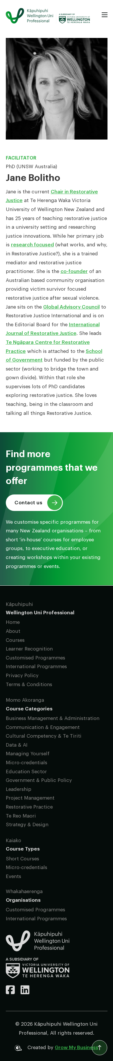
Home (13, 622)
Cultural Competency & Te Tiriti (43, 736)
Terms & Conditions (29, 684)
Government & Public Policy (39, 780)
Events (13, 876)
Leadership (18, 789)
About (13, 631)
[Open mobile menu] (104, 14)
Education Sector (26, 771)
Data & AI (17, 745)
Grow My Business (76, 1047)
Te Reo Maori (21, 815)
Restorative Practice (29, 807)
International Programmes (36, 666)
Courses (15, 640)
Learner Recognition (29, 648)
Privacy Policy (22, 675)
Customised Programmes (35, 657)
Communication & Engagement (43, 727)
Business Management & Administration (52, 718)
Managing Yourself (28, 753)
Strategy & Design (27, 824)
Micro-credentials (26, 762)
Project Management (30, 798)
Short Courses (22, 858)
